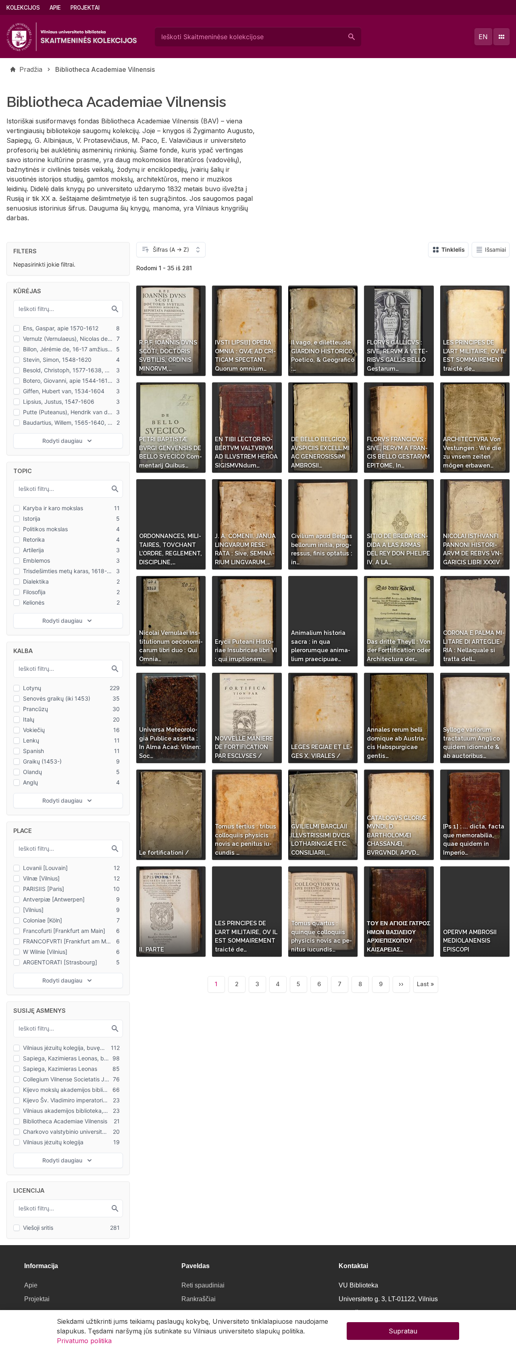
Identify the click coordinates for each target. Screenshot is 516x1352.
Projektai (85, 7)
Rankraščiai (198, 1299)
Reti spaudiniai (203, 1285)
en (483, 37)
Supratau (403, 1331)
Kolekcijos (23, 7)
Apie (55, 7)
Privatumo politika (84, 1341)
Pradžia (30, 69)
